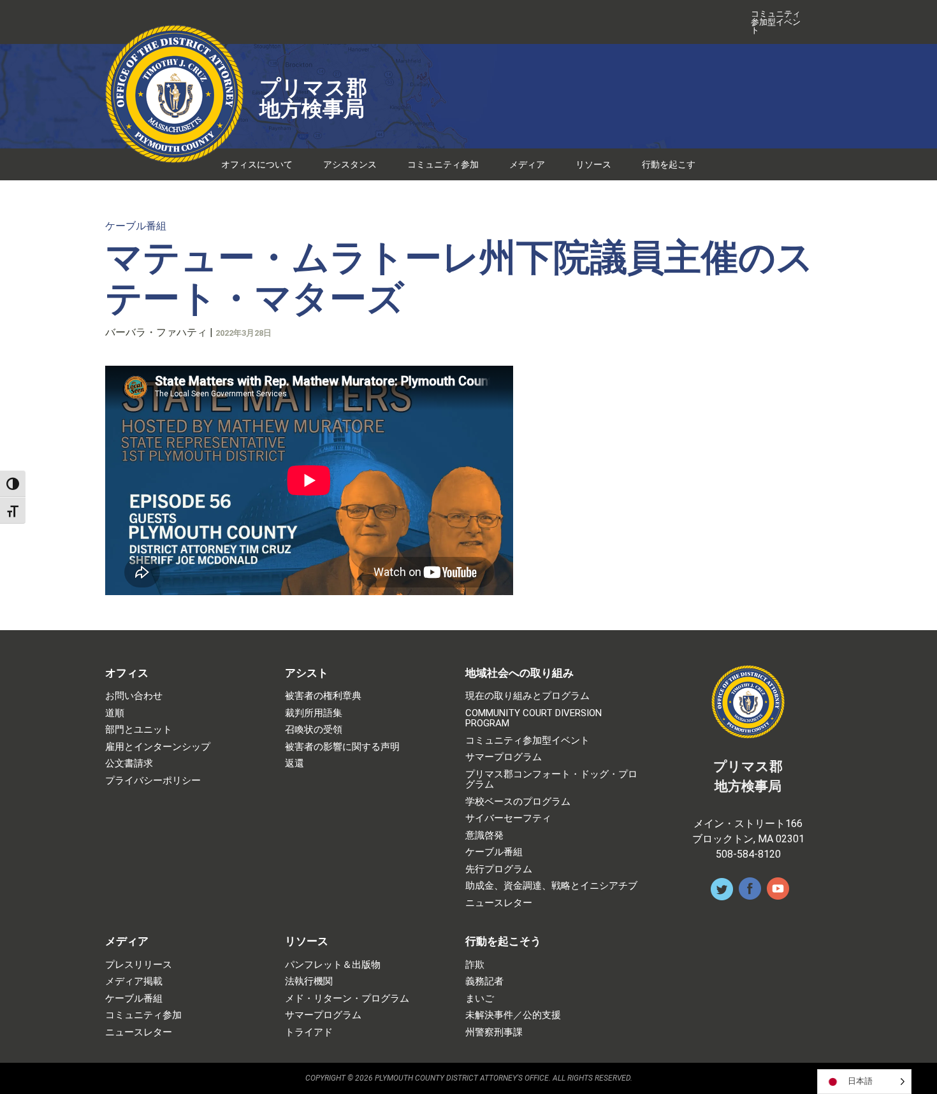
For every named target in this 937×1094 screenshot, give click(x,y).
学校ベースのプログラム (517, 801)
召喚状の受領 (313, 729)
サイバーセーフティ (508, 818)
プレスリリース (138, 965)
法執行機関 (309, 981)
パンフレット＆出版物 (333, 965)
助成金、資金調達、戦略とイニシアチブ (551, 886)
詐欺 (474, 965)
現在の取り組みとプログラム (527, 696)
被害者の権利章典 (323, 696)
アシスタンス (350, 164)
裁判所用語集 (313, 713)
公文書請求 (129, 763)
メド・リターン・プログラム (347, 998)
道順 (114, 713)
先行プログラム (498, 869)
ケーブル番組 (135, 226)
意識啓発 (484, 835)
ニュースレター (498, 903)
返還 (294, 763)
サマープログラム (503, 757)
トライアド (309, 1032)
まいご (479, 998)
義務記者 (484, 981)
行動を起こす (668, 164)
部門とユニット (138, 729)
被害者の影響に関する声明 (342, 747)
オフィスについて (257, 164)
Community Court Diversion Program (533, 718)
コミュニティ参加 (443, 164)
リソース (593, 164)
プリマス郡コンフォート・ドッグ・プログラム (551, 779)
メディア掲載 (134, 981)
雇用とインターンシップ (157, 747)
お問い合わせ (134, 696)
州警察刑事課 (494, 1032)
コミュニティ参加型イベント (776, 22)
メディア (527, 164)
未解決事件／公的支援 (513, 1015)
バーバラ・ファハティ (156, 332)
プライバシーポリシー (153, 780)
